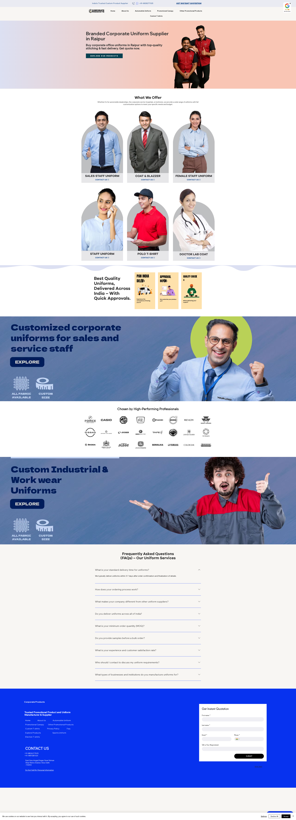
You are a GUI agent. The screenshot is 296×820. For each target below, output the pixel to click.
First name (206, 715)
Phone (237, 735)
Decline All (274, 816)
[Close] (293, 816)
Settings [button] (264, 816)
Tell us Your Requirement (210, 745)
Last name (206, 725)
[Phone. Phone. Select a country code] (238, 739)
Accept (286, 816)
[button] (191, 11)
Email (204, 735)
